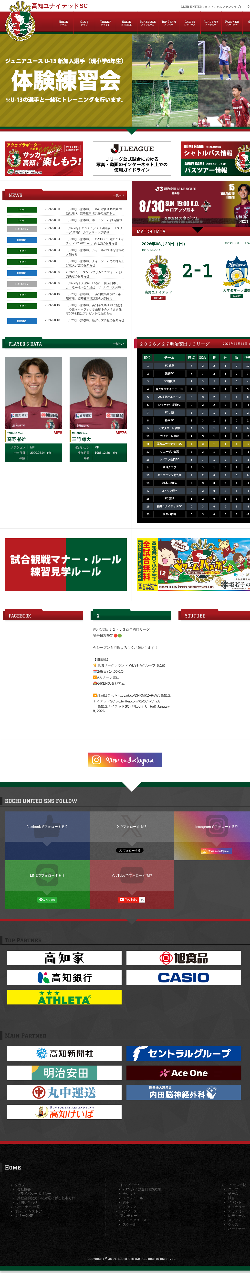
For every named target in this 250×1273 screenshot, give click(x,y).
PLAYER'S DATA (25, 343)
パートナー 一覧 (27, 1207)
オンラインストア (28, 1211)
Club (84, 23)
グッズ (233, 1224)
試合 (231, 1198)
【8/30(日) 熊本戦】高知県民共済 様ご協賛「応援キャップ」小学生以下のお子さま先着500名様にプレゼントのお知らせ (94, 309)
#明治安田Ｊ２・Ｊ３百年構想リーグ (121, 629)
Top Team (168, 23)
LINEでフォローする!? (47, 875)
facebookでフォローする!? (47, 827)
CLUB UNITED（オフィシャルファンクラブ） (212, 6)
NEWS (15, 195)
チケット (129, 1194)
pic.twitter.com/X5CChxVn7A (138, 701)
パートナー (236, 1229)
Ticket (105, 23)
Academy (211, 23)
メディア (235, 1220)
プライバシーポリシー (34, 1194)
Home (63, 23)
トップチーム (130, 1185)
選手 (126, 1202)
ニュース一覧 (236, 1185)
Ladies (189, 23)
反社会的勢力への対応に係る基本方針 (46, 1198)
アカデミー (128, 1216)
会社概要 (24, 1189)
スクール (129, 1224)
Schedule (148, 23)
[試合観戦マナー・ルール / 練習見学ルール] (66, 589)
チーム (233, 1194)
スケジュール (133, 1198)
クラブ (20, 1185)
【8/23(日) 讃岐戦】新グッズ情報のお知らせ (95, 320)
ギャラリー (236, 1207)
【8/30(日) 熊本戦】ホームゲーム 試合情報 (94, 220)
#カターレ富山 (108, 677)
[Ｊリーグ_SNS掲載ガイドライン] (132, 174)
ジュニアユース (134, 1220)
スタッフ (129, 1207)
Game (126, 23)
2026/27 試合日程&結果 (142, 1189)
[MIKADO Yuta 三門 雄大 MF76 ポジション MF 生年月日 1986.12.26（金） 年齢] (98, 427)
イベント (235, 1202)
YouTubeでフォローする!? (132, 875)
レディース (128, 1211)
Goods (22, 240)
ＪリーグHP (24, 1216)
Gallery (21, 229)
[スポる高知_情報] (44, 174)
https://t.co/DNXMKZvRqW (138, 695)
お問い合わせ (27, 1202)
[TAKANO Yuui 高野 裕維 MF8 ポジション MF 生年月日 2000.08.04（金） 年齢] (33, 427)
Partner (232, 23)
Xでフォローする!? (131, 827)
